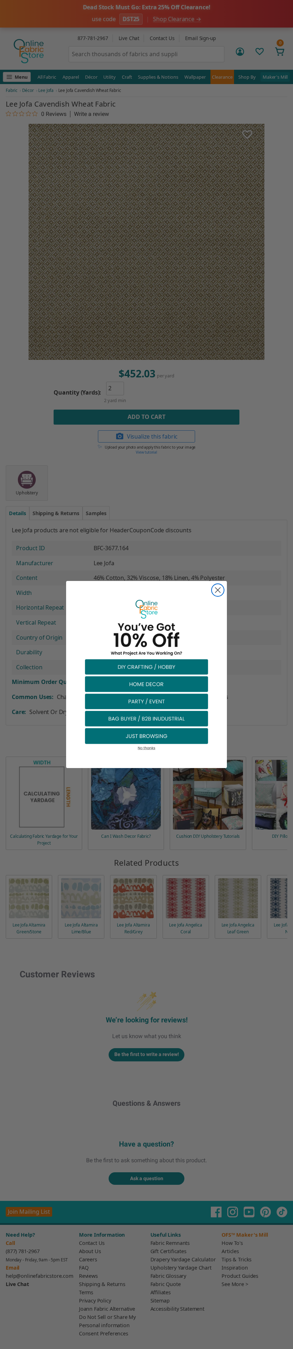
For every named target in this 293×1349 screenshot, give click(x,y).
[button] (146, 667)
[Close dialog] (218, 590)
